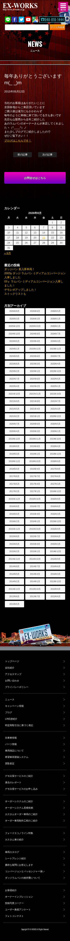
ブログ (8, 712)
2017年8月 (14, 476)
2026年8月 (14, 311)
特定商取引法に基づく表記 (19, 725)
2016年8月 (14, 506)
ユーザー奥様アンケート (18, 909)
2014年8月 (14, 566)
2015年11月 (14, 529)
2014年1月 (35, 581)
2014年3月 (56, 574)
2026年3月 (14, 319)
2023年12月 (35, 349)
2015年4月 (35, 544)
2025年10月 (35, 326)
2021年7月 (56, 401)
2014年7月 (35, 566)
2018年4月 (35, 469)
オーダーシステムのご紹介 (19, 801)
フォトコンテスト (14, 916)
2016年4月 (35, 514)
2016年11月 (14, 499)
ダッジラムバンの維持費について (22, 877)
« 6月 (7, 253)
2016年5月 (14, 514)
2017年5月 (14, 484)
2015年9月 (56, 529)
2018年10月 (35, 461)
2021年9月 (14, 401)
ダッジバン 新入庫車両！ (19, 269)
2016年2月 (14, 521)
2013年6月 (56, 596)
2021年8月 (35, 401)
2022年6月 (35, 379)
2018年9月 (56, 461)
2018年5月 (14, 469)
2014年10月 (35, 559)
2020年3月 (35, 431)
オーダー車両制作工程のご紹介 (21, 820)
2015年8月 (14, 536)
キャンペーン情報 (14, 706)
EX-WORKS (26, 7)
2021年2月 (14, 416)
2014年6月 (56, 566)
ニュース (9, 699)
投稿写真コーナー (14, 903)
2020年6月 (35, 424)
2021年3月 (56, 409)
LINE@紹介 (11, 719)
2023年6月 (14, 364)
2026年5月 (56, 311)
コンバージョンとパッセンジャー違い (25, 871)
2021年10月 (55, 394)
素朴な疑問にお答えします (19, 865)
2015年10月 (35, 529)
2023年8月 (35, 356)
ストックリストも (15, 293)
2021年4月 (35, 409)
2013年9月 (56, 589)
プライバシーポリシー (16, 687)
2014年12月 (55, 551)
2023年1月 (35, 371)
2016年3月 (56, 514)
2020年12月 (55, 416)
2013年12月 (55, 581)
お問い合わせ (12, 680)
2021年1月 (35, 416)
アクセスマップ (13, 674)
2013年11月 (14, 589)
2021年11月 (35, 394)
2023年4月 (56, 364)
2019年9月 (14, 446)
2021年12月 (14, 394)
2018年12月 (55, 454)
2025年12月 (14, 326)
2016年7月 (35, 506)
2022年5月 (56, 379)
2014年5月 (14, 574)
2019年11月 (35, 439)
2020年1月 (56, 431)
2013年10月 (35, 589)
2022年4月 (14, 386)
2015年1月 (35, 551)
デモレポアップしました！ (20, 289)
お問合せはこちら (35, 177)
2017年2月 (14, 491)
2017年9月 (56, 469)
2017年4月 (35, 484)
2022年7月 (14, 379)
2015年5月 (14, 544)
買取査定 (9, 763)
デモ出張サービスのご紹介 (19, 776)
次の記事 (47, 154)
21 (43, 237)
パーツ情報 (11, 744)
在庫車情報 (11, 737)
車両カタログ (12, 852)
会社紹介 (9, 667)
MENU (63, 7)
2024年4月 (35, 341)
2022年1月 (56, 386)
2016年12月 (55, 491)
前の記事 (23, 154)
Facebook (15, 19)
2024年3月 (56, 341)
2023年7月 (56, 356)
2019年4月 (56, 446)
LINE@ (8, 19)
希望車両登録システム (16, 757)
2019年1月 (35, 454)
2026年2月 (35, 319)
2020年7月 (14, 424)
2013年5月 (14, 604)
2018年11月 (14, 461)
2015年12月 (55, 521)
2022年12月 (55, 371)
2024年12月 (14, 334)
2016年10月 (35, 499)
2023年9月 (14, 356)
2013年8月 (14, 596)
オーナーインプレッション (19, 896)
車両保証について (14, 750)
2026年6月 (35, 311)
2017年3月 (56, 484)
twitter (21, 19)
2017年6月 (56, 476)
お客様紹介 (11, 890)
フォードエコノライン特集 (19, 833)
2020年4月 (14, 431)
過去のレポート (13, 782)
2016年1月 (35, 521)
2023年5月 (35, 364)
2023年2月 (14, 371)
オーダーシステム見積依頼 (19, 807)
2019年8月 (35, 446)
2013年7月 (35, 596)
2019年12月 (14, 439)
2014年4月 (35, 574)
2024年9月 (35, 334)
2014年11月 (14, 559)
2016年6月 (56, 506)
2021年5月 (14, 409)
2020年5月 (56, 424)
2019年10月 (55, 439)
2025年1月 (56, 326)
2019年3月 (14, 454)
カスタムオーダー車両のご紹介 (21, 814)
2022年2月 (35, 386)
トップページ (12, 661)
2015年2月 (14, 551)
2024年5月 (14, 341)
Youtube (28, 19)
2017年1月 (35, 491)
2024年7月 (56, 334)
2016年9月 (56, 499)
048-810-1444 (54, 19)
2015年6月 (56, 536)
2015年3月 (56, 544)
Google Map (35, 19)
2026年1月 (56, 319)
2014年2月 (14, 581)
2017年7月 (35, 476)
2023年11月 (55, 349)
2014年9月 (56, 559)
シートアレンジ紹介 (15, 858)
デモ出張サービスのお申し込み (21, 789)
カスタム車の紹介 (14, 839)
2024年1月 (14, 349)
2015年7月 (35, 536)
